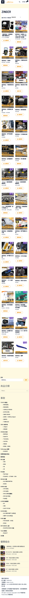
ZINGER (5, 429)
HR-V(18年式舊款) (7, 493)
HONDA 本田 (4, 486)
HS (4, 466)
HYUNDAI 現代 (4, 432)
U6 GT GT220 (6, 508)
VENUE (5, 444)
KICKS (4, 483)
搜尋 (2, 377)
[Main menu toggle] (2, 2)
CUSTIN (5, 441)
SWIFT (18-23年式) (8, 515)
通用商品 (3, 456)
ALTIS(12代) (6, 412)
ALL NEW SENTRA (7, 481)
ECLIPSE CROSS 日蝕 (8, 528)
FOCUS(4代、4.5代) (8, 520)
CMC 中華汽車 (4, 424)
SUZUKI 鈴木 (4, 511)
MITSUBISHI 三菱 (5, 526)
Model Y (5, 533)
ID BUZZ (5, 451)
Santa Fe (5, 436)
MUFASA (5, 434)
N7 (4, 503)
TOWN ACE (6, 421)
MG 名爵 (3, 459)
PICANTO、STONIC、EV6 (9, 476)
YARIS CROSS (6, 414)
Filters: (3, 390)
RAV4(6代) (5, 404)
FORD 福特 (3, 518)
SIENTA (5, 419)
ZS (4, 469)
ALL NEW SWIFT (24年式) (9, 513)
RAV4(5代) (5, 407)
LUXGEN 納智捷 (4, 501)
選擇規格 (19, 41)
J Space (5, 426)
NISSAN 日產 (4, 479)
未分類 (2, 535)
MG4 (4, 464)
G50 (4, 461)
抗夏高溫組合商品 (5, 454)
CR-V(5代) (5, 488)
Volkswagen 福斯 (5, 449)
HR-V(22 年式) (6, 496)
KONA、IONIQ (6, 446)
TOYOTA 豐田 (4, 402)
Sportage (5, 474)
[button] (19, 2)
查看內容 (19, 91)
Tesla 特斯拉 (4, 530)
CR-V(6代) (5, 491)
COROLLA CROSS (7, 409)
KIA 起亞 (3, 471)
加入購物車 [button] (6, 40)
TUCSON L (6, 439)
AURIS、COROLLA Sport (9, 417)
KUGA (4, 523)
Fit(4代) (5, 498)
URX (4, 506)
